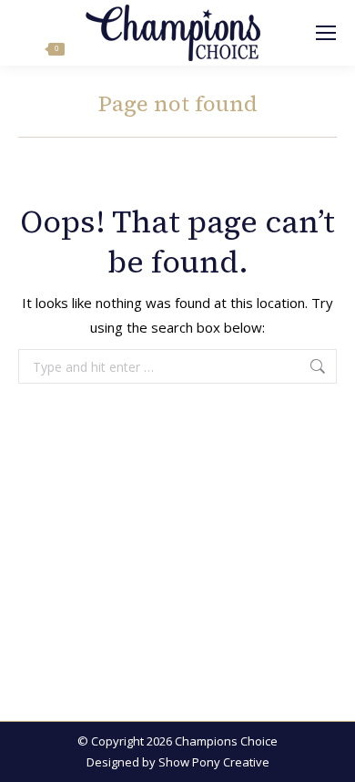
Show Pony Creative (213, 762)
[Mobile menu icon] (326, 33)
